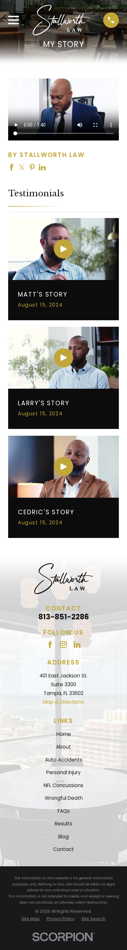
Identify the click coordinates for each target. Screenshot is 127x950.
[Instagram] (63, 644)
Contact (63, 849)
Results (63, 823)
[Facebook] (50, 644)
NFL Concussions (63, 785)
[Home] (61, 20)
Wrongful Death (64, 798)
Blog (63, 836)
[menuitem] (30, 919)
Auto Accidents (63, 759)
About (63, 746)
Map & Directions (63, 702)
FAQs (64, 811)
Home (63, 734)
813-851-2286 (63, 617)
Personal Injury (63, 772)
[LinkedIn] (77, 644)
